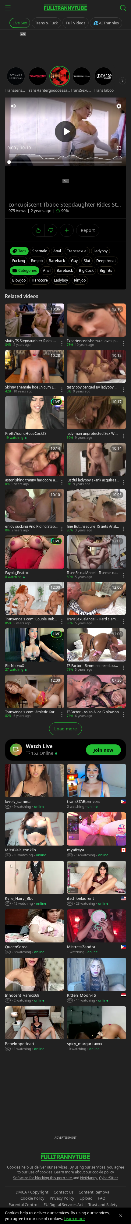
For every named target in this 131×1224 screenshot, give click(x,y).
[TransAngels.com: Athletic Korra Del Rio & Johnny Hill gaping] (34, 696)
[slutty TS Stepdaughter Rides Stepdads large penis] (34, 325)
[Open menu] (7, 7)
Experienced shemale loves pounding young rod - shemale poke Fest (93, 341)
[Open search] (123, 7)
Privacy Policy (62, 1198)
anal (57, 251)
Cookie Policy (32, 1198)
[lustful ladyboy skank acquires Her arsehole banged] (96, 465)
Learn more (74, 1218)
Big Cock (86, 270)
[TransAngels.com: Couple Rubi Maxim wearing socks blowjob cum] (34, 604)
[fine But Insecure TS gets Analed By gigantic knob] (96, 511)
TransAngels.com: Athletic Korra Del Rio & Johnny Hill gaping (30, 712)
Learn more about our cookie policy (84, 1172)
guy (74, 260)
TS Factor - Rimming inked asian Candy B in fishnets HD (93, 666)
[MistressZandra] (96, 932)
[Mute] (13, 106)
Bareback (65, 270)
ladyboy (101, 251)
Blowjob (19, 280)
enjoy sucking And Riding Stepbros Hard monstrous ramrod (31, 526)
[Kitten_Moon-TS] (96, 980)
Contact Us (63, 1192)
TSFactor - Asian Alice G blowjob (93, 712)
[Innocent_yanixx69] (34, 980)
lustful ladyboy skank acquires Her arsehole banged (91, 480)
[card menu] (62, 343)
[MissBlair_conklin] (34, 835)
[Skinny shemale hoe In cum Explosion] (34, 372)
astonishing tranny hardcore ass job (31, 480)
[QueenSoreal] (34, 932)
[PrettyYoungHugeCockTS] (34, 418)
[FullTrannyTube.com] (65, 8)
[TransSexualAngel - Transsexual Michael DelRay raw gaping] (96, 557)
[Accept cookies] (120, 1215)
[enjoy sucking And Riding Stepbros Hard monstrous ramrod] (34, 511)
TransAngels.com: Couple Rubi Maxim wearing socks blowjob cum (31, 619)
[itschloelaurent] (96, 883)
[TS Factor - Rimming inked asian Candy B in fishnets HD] (96, 650)
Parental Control (23, 1204)
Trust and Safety (103, 1204)
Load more (65, 729)
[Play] (65, 131)
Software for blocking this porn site (43, 1177)
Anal (47, 270)
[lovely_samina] (34, 786)
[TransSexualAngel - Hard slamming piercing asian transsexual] (96, 604)
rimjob (37, 260)
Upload (86, 1198)
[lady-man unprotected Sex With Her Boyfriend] (96, 418)
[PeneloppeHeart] (34, 1029)
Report (88, 230)
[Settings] (119, 106)
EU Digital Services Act (63, 1204)
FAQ (101, 1198)
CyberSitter (108, 1177)
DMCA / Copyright (32, 1192)
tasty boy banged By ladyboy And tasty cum (93, 387)
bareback (57, 260)
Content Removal (94, 1192)
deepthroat (106, 260)
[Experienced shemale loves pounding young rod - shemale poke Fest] (96, 325)
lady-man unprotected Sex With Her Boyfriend (93, 433)
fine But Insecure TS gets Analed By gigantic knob (92, 526)
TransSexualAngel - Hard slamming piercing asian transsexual (93, 619)
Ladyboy (61, 280)
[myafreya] (96, 835)
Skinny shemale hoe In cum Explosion (31, 387)
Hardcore (40, 280)
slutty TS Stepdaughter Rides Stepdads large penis (30, 341)
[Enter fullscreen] (119, 148)
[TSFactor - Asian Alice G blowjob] (96, 696)
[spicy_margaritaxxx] (96, 1029)
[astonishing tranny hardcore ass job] (34, 465)
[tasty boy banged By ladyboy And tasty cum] (96, 372)
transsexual (77, 251)
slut (87, 260)
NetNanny (88, 1177)
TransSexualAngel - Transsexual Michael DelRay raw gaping (92, 573)
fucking (18, 260)
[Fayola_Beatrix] (34, 557)
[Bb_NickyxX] (34, 650)
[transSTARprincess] (96, 786)
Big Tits (106, 270)
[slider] (65, 162)
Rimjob (80, 280)
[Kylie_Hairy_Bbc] (34, 883)
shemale (39, 251)
